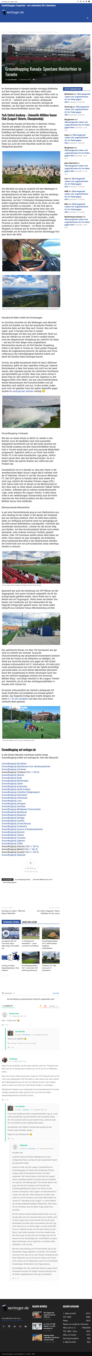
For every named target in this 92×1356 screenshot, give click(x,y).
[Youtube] (89, 1)
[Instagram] (80, 1)
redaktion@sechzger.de (12, 1320)
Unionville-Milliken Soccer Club (42, 879)
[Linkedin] (35, 896)
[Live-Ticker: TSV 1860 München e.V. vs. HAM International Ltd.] (37, 1326)
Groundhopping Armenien (14, 769)
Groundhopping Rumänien (14, 763)
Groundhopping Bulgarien (14, 815)
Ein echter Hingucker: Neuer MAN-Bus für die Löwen (48, 912)
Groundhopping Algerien (13, 840)
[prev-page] (3, 975)
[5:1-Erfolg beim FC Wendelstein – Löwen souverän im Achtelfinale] (30, 933)
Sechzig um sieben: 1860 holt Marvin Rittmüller (13, 912)
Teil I (29, 772)
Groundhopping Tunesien (14, 837)
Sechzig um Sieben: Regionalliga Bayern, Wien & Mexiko (10, 968)
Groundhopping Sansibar (13, 806)
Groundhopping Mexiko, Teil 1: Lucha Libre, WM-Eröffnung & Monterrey (30, 968)
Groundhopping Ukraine (13, 775)
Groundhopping (12, 32)
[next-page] (7, 975)
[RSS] (20, 1327)
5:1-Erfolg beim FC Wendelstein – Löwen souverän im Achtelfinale (30, 943)
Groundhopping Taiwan (13, 835)
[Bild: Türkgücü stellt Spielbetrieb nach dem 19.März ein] (37, 1315)
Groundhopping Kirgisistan (14, 786)
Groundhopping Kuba (12, 777)
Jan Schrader (12, 79)
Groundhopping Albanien (14, 854)
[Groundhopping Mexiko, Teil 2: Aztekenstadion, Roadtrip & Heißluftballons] (51, 933)
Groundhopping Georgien (14, 803)
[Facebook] (78, 1)
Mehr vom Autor (29, 922)
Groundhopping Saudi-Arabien (16, 789)
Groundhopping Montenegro (15, 780)
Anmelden (55, 993)
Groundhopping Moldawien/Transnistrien (21, 809)
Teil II (35, 772)
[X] (83, 1)
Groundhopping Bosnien (13, 832)
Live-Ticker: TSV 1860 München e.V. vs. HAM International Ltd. (49, 1326)
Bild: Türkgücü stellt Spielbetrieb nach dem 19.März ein (49, 1315)
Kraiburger (13, 1059)
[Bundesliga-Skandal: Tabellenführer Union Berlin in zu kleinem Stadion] (37, 1337)
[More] (46, 896)
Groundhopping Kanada (22, 879)
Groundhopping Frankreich (14, 826)
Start (3, 32)
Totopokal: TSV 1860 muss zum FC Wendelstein (49, 968)
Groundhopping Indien (12, 783)
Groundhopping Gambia (13, 820)
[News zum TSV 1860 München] (13, 12)
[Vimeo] (86, 1)
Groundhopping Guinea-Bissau (16, 823)
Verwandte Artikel (11, 922)
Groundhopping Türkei (12, 843)
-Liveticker (23, 391)
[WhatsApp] (29, 896)
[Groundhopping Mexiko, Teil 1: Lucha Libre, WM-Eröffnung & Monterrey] (30, 957)
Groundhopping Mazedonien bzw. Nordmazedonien (26, 766)
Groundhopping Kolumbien (14, 795)
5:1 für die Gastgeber (18, 698)
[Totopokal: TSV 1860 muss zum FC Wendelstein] (51, 957)
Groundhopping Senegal (13, 817)
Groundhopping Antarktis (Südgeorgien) (21, 792)
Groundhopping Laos (12, 800)
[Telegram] (40, 896)
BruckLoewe (14, 1014)
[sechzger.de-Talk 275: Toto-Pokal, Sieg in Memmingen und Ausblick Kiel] (10, 933)
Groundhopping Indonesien (14, 797)
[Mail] (15, 1327)
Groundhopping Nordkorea (14, 812)
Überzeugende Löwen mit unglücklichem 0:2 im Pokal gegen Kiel (76, 125)
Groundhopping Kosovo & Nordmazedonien (22, 829)
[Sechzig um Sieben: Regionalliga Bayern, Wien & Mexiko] (10, 957)
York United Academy (9, 882)
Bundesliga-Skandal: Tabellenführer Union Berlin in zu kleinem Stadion (51, 1337)
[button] (87, 18)
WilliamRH (23, 1145)
